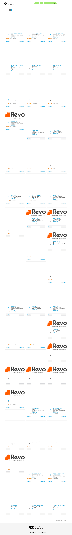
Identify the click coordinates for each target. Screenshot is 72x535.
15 (8, 508)
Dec (50, 164)
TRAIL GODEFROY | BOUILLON (37, 33)
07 (8, 100)
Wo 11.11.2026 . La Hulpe (57, 441)
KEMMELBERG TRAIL (35, 306)
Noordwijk (12, 442)
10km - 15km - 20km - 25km (57, 132)
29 (50, 100)
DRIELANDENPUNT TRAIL (57, 408)
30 (8, 378)
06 (8, 198)
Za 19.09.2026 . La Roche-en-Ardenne (59, 34)
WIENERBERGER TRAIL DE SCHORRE (17, 33)
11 (50, 443)
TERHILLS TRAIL (14, 195)
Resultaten (22, 384)
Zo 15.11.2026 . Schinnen (15, 506)
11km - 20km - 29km (56, 220)
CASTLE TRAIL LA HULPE (57, 440)
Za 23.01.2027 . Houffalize (57, 307)
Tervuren (33, 409)
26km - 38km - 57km (56, 100)
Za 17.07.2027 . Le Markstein (15, 67)
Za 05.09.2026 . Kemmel (36, 307)
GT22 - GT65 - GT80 (56, 331)
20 (8, 123)
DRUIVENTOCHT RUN (35, 408)
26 (50, 276)
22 (8, 165)
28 (29, 100)
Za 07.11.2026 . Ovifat (56, 330)
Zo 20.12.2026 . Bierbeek (57, 219)
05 (29, 35)
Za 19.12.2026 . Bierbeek (36, 219)
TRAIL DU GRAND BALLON (36, 65)
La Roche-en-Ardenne (56, 66)
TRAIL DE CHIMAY (35, 130)
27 (50, 475)
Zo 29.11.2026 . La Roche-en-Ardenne (59, 99)
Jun (29, 34)
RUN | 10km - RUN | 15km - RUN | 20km (59, 243)
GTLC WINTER (55, 329)
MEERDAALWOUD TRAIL (36, 218)
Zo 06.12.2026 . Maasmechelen (16, 196)
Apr (29, 66)
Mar (8, 228)
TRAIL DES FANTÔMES (15, 98)
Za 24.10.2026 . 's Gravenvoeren (37, 474)
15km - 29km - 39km (14, 197)
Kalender (37, 3)
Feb (8, 307)
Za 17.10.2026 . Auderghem (36, 506)
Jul (8, 66)
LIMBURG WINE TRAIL (57, 241)
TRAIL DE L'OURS (14, 121)
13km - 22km (13, 507)
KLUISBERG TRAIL (14, 306)
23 (50, 309)
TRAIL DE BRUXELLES (56, 130)
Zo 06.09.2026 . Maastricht (36, 196)
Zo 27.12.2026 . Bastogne (57, 475)
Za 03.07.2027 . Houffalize (36, 441)
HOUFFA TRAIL (55, 306)
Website (7, 41)
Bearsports (13, 198)
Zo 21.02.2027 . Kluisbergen (15, 307)
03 (50, 244)
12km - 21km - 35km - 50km (36, 308)
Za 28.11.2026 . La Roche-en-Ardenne (38, 99)
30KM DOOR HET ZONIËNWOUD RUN (38, 505)
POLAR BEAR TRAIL (56, 195)
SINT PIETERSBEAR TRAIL (36, 195)
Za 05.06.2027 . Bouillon (36, 34)
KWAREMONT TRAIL (56, 274)
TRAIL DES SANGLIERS (57, 65)
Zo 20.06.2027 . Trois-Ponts (15, 122)
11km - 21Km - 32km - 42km (57, 276)
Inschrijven (22, 41)
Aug (8, 99)
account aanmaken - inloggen (50, 3)
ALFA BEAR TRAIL (14, 505)
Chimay (33, 131)
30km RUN (34, 507)
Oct (50, 131)
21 (8, 309)
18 (50, 133)
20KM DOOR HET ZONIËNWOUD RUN (59, 505)
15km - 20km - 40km (56, 442)
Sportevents (55, 101)
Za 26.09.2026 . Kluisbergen (57, 275)
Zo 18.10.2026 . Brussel (57, 131)
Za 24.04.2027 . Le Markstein (36, 66)
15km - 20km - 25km (35, 197)
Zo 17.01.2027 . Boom (14, 34)
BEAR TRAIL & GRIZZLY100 (36, 473)
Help (41, 3)
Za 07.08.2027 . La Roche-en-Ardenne (17, 99)
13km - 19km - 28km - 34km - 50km (37, 220)
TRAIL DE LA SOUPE (35, 98)
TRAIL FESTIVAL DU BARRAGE (58, 33)
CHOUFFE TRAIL (35, 440)
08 (50, 355)
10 (50, 198)
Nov (29, 99)
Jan (8, 34)
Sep (50, 34)
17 (8, 35)
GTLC (54, 332)
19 (50, 35)
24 (29, 68)
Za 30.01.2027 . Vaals (56, 409)
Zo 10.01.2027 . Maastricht (57, 196)
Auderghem (55, 506)
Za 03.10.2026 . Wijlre (56, 242)
